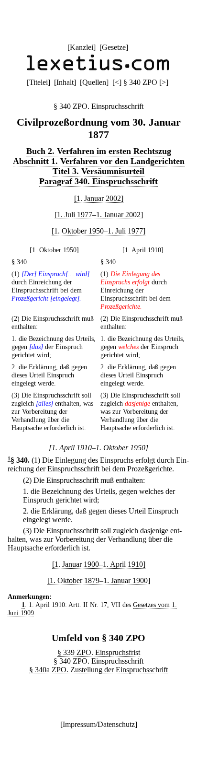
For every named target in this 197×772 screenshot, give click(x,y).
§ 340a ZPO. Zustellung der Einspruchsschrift (98, 670)
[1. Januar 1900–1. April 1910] (98, 564)
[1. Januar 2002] (98, 198)
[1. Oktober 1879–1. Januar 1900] (98, 580)
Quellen (94, 82)
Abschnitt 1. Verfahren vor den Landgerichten (99, 161)
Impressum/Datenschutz (99, 724)
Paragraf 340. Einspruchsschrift (98, 181)
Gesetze (114, 47)
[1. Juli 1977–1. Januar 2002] (99, 215)
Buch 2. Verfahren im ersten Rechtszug (98, 151)
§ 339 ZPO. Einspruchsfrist (98, 652)
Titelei (38, 82)
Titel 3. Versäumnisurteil (98, 171)
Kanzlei (81, 47)
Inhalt (65, 82)
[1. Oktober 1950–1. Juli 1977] (98, 231)
